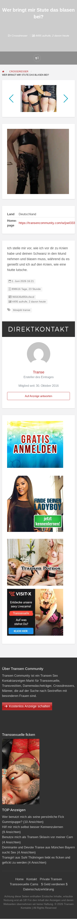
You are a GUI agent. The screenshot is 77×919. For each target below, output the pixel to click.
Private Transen (51, 879)
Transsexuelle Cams (24, 884)
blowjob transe (21, 310)
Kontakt (31, 879)
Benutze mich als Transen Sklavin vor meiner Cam (37, 837)
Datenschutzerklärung (38, 889)
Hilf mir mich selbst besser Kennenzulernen (32, 827)
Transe (38, 372)
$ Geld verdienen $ (54, 884)
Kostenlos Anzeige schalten (29, 706)
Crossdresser (19, 35)
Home (19, 879)
